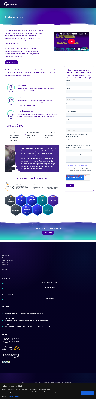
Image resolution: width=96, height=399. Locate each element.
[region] (48, 391)
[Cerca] (94, 385)
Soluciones (5, 256)
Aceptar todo (87, 393)
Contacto (5, 264)
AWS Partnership (7, 260)
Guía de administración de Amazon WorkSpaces (15, 136)
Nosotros (5, 258)
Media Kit (49, 382)
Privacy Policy (29, 382)
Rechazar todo (72, 393)
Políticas (4, 269)
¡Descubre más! (11, 62)
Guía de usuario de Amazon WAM (33, 135)
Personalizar (58, 393)
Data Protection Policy (40, 382)
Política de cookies (13, 396)
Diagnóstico (5, 262)
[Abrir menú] (92, 3)
